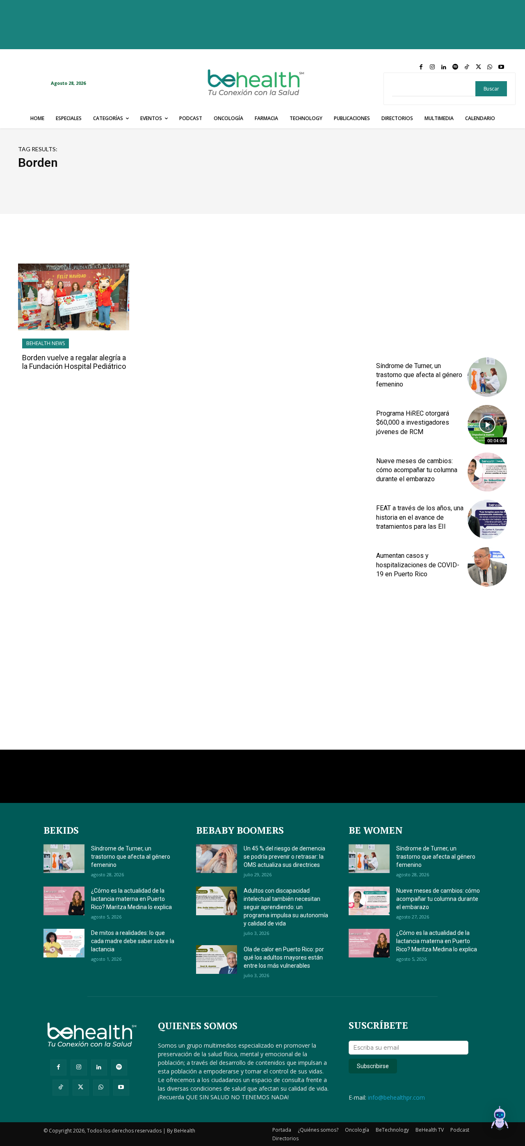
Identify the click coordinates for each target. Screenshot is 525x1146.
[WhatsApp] (489, 67)
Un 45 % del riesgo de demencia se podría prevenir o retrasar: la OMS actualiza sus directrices (284, 856)
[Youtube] (501, 67)
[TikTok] (466, 67)
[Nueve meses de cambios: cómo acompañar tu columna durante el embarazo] (487, 472)
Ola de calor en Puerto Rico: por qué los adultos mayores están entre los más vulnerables (284, 957)
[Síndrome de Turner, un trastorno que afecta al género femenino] (487, 377)
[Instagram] (432, 67)
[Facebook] (421, 67)
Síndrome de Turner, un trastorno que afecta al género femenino (419, 375)
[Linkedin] (444, 67)
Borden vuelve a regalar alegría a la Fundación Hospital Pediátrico (74, 362)
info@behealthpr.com (396, 1097)
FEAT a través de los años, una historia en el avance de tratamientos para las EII (419, 517)
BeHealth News (45, 343)
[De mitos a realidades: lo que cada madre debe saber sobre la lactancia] (63, 943)
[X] (478, 67)
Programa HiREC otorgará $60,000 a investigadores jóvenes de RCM (412, 422)
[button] (499, 1119)
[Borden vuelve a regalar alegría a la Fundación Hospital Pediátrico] (73, 297)
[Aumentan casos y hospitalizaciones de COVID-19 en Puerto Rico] (487, 567)
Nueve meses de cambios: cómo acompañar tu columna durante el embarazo (416, 470)
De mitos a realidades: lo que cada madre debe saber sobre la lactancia (132, 941)
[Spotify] (455, 67)
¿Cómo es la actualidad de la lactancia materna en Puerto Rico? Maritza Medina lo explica (131, 898)
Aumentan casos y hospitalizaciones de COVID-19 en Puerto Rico (417, 565)
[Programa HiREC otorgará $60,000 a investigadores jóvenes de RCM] (487, 424)
